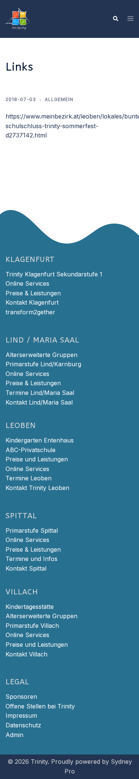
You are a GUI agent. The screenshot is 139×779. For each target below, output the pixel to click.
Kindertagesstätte (30, 606)
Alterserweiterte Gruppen (41, 354)
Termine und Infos (31, 558)
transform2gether (30, 312)
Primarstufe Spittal (32, 530)
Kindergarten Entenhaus (40, 440)
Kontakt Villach (26, 654)
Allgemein (59, 99)
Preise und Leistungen (37, 459)
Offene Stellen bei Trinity (40, 706)
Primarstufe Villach (32, 625)
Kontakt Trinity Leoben (37, 487)
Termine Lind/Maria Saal (40, 392)
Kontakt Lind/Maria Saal (39, 402)
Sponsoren (21, 696)
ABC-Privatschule (31, 450)
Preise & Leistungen (33, 293)
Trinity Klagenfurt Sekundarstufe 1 (54, 274)
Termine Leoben (29, 478)
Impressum (21, 715)
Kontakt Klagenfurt (32, 302)
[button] (115, 19)
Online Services (27, 283)
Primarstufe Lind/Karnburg (43, 364)
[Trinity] (19, 18)
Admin (14, 735)
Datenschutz (23, 725)
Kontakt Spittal (26, 568)
